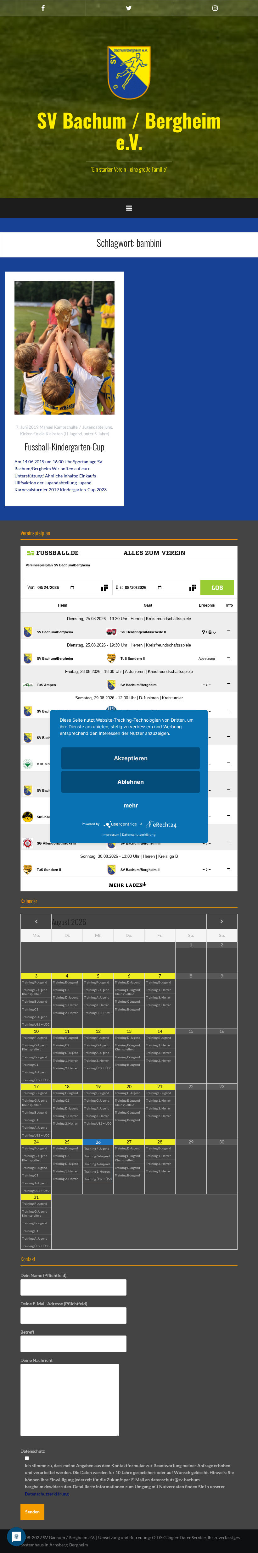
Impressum (111, 834)
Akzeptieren (131, 758)
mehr (131, 805)
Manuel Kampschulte (59, 427)
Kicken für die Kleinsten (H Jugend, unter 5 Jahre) (64, 433)
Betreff (27, 1332)
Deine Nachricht (36, 1360)
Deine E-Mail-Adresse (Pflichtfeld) (53, 1303)
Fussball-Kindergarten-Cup (64, 446)
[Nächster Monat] (222, 921)
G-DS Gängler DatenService (179, 1537)
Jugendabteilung (97, 427)
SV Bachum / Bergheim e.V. (129, 130)
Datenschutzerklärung (47, 1493)
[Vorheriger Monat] (36, 921)
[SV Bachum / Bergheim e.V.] (129, 72)
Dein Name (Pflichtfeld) (43, 1275)
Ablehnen (130, 781)
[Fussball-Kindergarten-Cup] (64, 347)
